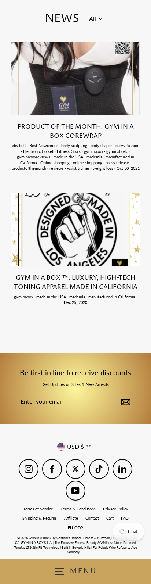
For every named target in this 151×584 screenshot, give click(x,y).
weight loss (103, 168)
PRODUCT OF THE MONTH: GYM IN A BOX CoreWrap (76, 131)
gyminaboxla (117, 151)
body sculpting (74, 145)
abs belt (19, 145)
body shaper (102, 145)
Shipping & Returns (39, 518)
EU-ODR (75, 527)
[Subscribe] (124, 401)
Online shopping (55, 162)
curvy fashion (127, 145)
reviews (57, 168)
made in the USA (69, 156)
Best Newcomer (44, 145)
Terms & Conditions (78, 508)
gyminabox (94, 151)
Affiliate (71, 518)
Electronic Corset (39, 151)
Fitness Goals (69, 151)
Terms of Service (38, 508)
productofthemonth (29, 168)
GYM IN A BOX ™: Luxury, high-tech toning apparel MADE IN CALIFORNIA (75, 282)
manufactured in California (112, 296)
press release (118, 162)
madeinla (94, 156)
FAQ (125, 518)
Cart (110, 518)
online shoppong (88, 162)
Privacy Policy (115, 508)
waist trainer (79, 168)
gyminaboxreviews (34, 156)
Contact (92, 518)
